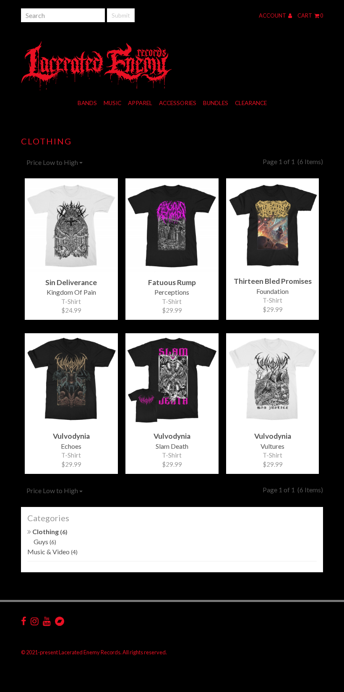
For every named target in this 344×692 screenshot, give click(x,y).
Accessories (177, 103)
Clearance (251, 103)
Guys (45, 541)
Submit (121, 15)
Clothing (49, 531)
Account (273, 15)
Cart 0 (310, 15)
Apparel (140, 103)
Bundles (215, 103)
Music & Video (52, 552)
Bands (87, 103)
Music (112, 103)
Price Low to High (52, 162)
